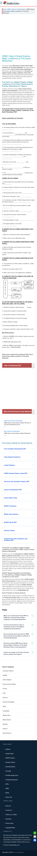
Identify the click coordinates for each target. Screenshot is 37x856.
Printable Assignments (12, 775)
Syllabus (8, 749)
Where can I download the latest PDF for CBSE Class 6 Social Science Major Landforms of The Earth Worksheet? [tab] (16, 617)
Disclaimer (8, 819)
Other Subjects (7, 680)
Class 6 (14, 9)
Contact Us (9, 810)
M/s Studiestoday (18, 852)
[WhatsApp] (35, 833)
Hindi (4, 706)
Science (5, 728)
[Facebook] (35, 840)
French (5, 688)
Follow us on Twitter (11, 814)
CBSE (9, 9)
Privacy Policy (9, 823)
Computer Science (8, 671)
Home (4, 9)
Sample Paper (10, 753)
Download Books (10, 767)
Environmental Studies (9, 684)
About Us (8, 806)
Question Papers (10, 762)
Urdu (4, 693)
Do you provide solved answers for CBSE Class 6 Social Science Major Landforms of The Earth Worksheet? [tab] (17, 636)
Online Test (9, 797)
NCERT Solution (10, 758)
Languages (6, 711)
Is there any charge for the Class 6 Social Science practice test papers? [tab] (16, 653)
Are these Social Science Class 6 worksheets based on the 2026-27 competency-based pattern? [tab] (14, 626)
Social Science (21, 9)
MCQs (7, 793)
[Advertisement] (18, 35)
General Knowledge (8, 702)
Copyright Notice (10, 827)
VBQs (7, 788)
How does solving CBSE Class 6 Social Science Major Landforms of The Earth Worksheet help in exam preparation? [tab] (15, 645)
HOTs (7, 784)
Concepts (8, 771)
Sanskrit (5, 724)
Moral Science (7, 720)
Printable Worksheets (12, 780)
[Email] (35, 836)
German (5, 697)
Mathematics (6, 715)
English (5, 675)
